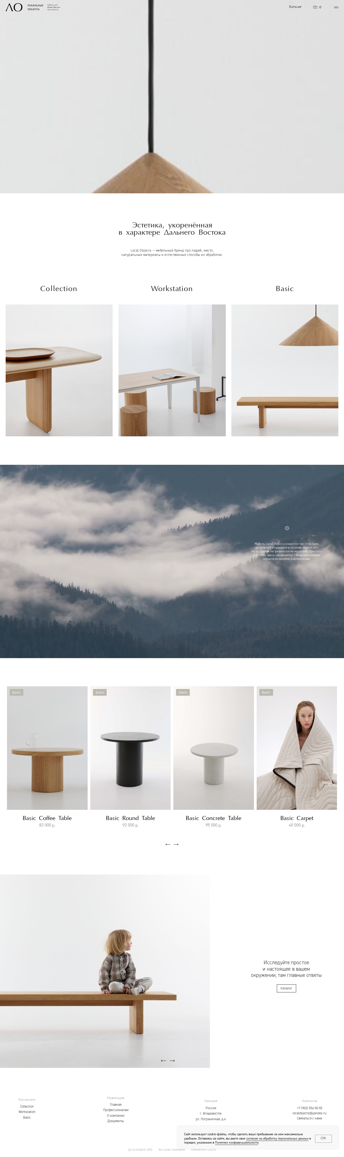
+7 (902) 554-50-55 (309, 1108)
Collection (27, 1106)
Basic (27, 1117)
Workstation (27, 1112)
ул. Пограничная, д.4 (211, 1119)
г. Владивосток (211, 1113)
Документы (116, 1121)
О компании (115, 1116)
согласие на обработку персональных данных (277, 1139)
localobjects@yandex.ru (310, 1113)
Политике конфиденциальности (236, 1143)
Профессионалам (115, 1110)
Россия (211, 1108)
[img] (284, 370)
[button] (336, 7)
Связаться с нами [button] (309, 1118)
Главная (115, 1104)
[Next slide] (9, 687)
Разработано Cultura (203, 1149)
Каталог (295, 7)
